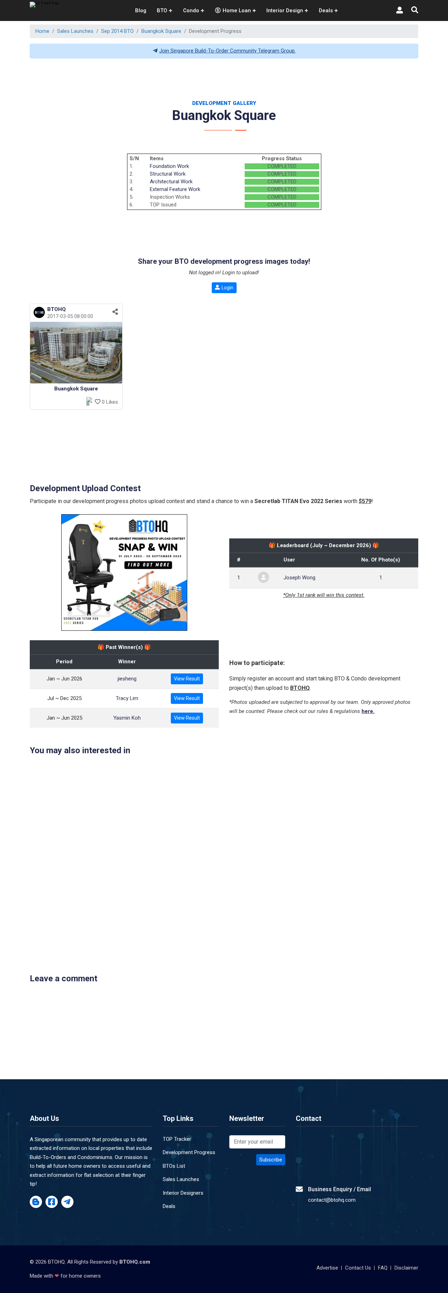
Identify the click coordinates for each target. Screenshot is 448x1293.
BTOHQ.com (134, 1262)
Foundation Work (169, 166)
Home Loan (237, 10)
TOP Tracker (177, 1139)
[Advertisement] (224, 80)
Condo (191, 10)
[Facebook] (52, 1202)
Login (227, 287)
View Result (187, 678)
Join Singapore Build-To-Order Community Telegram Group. (227, 51)
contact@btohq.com (332, 1200)
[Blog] (36, 1202)
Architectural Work (171, 181)
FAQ (382, 1268)
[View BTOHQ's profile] (38, 316)
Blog (140, 10)
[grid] (224, 359)
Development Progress (189, 1152)
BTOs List (174, 1166)
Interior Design (284, 10)
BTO (162, 10)
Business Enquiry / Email (339, 1189)
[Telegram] (67, 1202)
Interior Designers (183, 1193)
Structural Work (168, 174)
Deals (169, 1206)
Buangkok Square (161, 31)
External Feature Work (175, 189)
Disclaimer (406, 1268)
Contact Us (358, 1268)
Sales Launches (75, 31)
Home (42, 31)
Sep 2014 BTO (117, 31)
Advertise (327, 1268)
